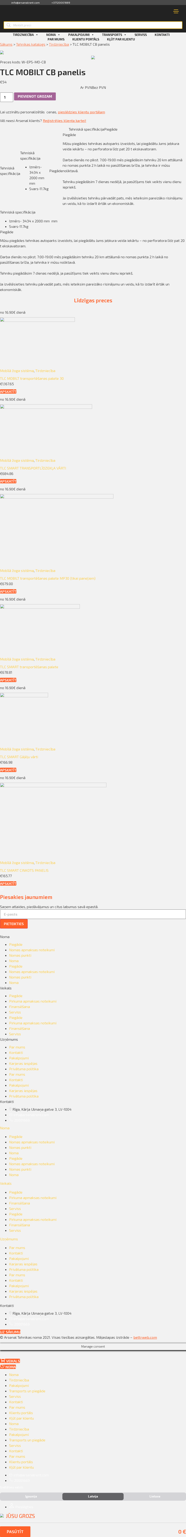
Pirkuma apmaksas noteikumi (32, 1001)
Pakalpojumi (79, 35)
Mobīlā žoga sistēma (17, 370)
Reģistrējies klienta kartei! (64, 120)
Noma (51, 35)
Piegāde (15, 944)
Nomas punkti (20, 955)
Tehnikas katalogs (30, 44)
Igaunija (31, 1496)
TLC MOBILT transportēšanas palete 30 (32, 378)
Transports (112, 35)
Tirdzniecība (23, 35)
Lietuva (154, 1496)
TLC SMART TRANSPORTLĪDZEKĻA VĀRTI (33, 468)
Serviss (141, 35)
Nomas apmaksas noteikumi (32, 950)
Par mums (56, 39)
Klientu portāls (85, 39)
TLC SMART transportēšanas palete (29, 667)
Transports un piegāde (27, 1391)
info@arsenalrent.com (25, 2)
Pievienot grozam (35, 96)
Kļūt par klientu (121, 39)
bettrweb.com (145, 1337)
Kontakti (162, 35)
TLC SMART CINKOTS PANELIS (24, 870)
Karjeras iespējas (23, 1063)
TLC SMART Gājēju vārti (19, 757)
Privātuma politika (24, 1069)
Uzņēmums (9, 1239)
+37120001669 (60, 2)
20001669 (22, 1120)
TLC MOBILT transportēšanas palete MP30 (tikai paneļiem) (47, 578)
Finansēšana (19, 1006)
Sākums (6, 44)
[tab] (93, 1128)
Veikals (6, 1183)
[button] (8, 391)
